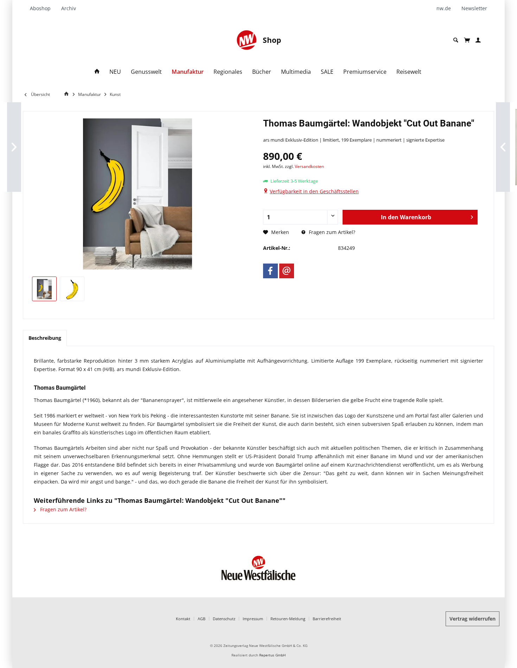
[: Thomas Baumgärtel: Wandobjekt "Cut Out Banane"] (44, 289)
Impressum (253, 619)
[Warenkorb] (467, 40)
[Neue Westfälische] (246, 40)
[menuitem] (43, 8)
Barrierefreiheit (327, 619)
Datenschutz (224, 619)
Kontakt (183, 619)
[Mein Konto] (478, 40)
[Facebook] (270, 271)
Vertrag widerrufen (472, 618)
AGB (201, 619)
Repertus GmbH (272, 655)
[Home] (97, 72)
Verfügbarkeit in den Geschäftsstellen (314, 191)
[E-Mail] (286, 271)
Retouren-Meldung (287, 619)
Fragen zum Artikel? (331, 232)
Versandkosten (309, 166)
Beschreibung (44, 338)
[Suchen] (455, 40)
